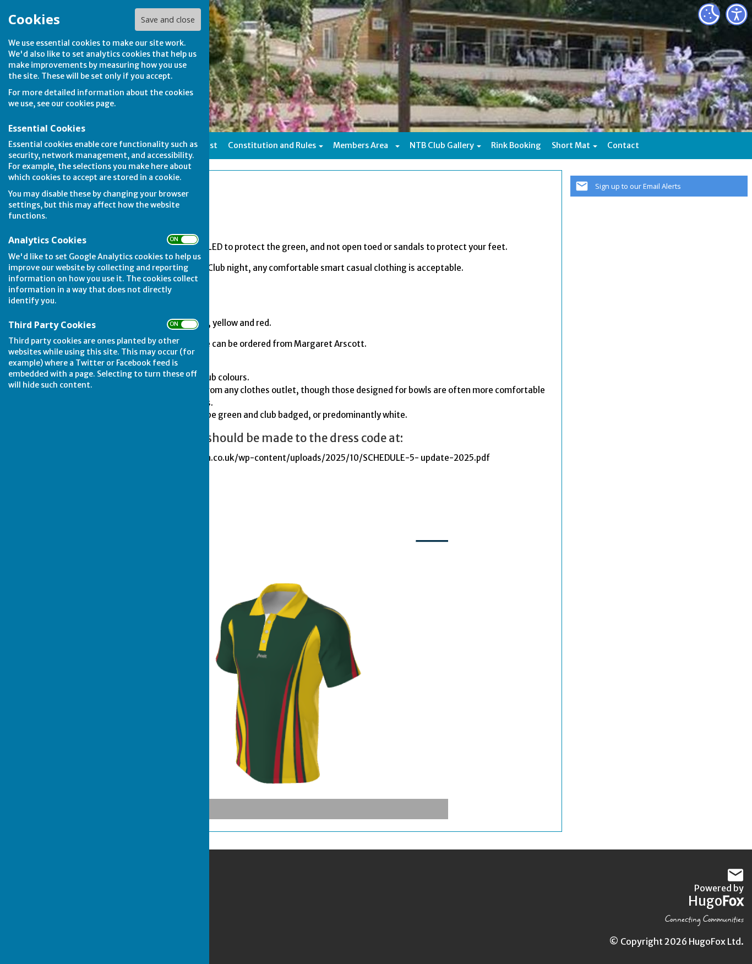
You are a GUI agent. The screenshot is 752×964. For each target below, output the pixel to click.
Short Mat (571, 145)
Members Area (360, 145)
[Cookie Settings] (709, 14)
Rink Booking (516, 145)
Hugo (716, 900)
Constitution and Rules (272, 145)
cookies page (90, 103)
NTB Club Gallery (442, 145)
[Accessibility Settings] (737, 14)
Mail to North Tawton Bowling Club (735, 875)
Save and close (168, 19)
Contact (623, 145)
